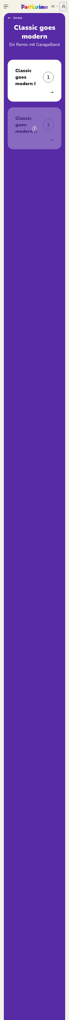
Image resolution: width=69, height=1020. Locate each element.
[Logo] (34, 6)
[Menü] (6, 6)
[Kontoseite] (63, 6)
